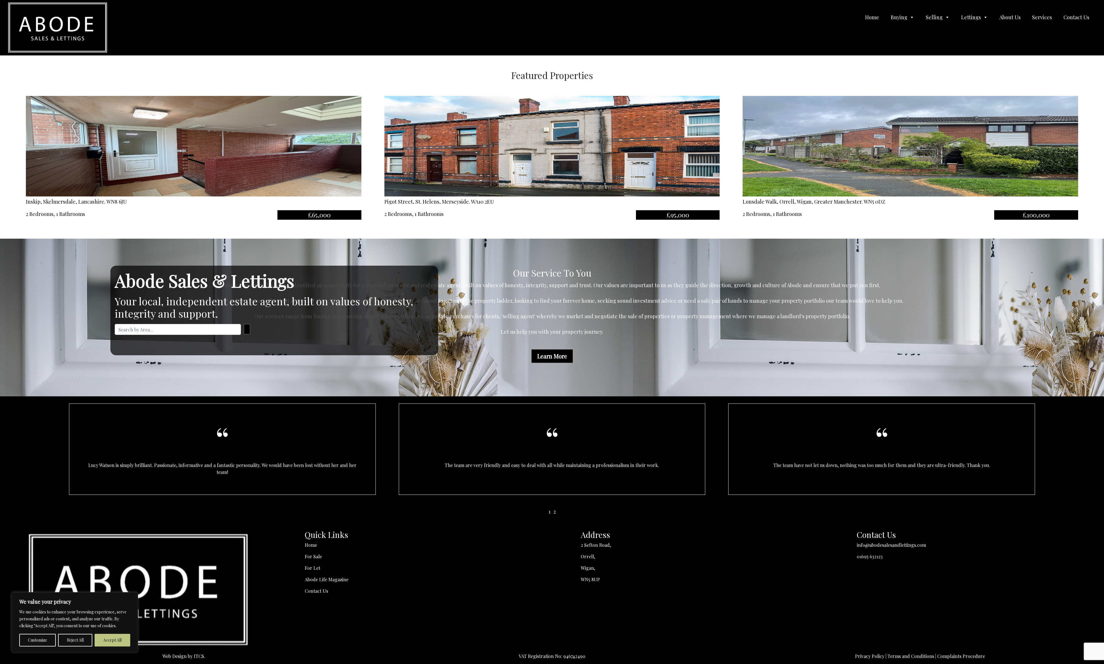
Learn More (552, 356)
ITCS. (199, 656)
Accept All (112, 640)
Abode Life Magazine (326, 579)
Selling (934, 17)
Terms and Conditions (911, 656)
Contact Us (1076, 17)
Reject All (75, 640)
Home (872, 17)
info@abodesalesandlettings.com (891, 545)
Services (1042, 17)
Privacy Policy (869, 656)
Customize (37, 640)
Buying (899, 17)
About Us (1010, 17)
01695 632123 (870, 556)
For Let (312, 568)
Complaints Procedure (961, 656)
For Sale (313, 556)
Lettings (971, 17)
